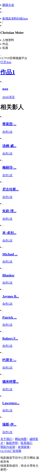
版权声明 (12, 443)
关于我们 (6, 439)
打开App (5, 62)
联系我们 (26, 443)
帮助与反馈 (7, 447)
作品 (7, 72)
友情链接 (24, 447)
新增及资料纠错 (15, 18)
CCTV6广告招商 (10, 450)
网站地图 (21, 439)
